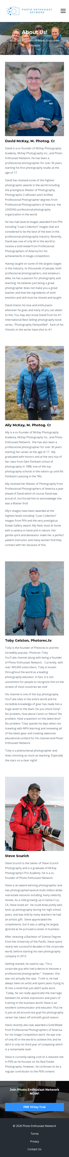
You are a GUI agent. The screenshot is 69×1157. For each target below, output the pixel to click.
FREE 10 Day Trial (34, 1107)
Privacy (34, 1141)
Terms (34, 1134)
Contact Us (34, 1149)
